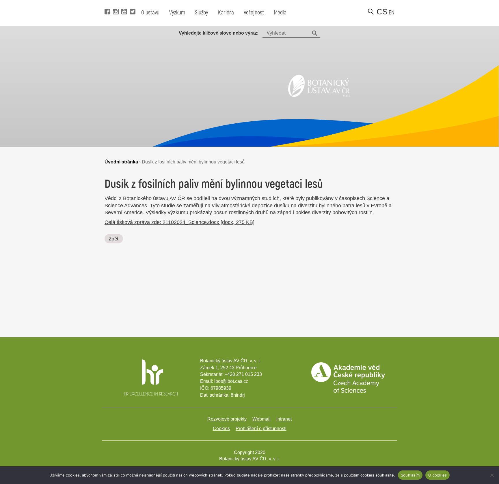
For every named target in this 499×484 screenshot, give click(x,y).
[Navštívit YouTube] (123, 3)
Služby (201, 12)
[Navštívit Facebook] (106, 3)
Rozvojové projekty (227, 419)
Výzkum (177, 12)
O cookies (437, 475)
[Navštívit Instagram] (115, 3)
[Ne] (492, 475)
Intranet (284, 419)
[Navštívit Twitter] (131, 3)
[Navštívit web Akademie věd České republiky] (348, 391)
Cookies (221, 428)
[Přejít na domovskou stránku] (319, 95)
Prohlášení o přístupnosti (261, 428)
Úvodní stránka (121, 161)
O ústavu (150, 12)
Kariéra (226, 12)
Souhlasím (410, 475)
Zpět (114, 239)
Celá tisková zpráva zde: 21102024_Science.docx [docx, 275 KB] (179, 222)
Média (280, 12)
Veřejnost (254, 12)
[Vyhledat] (371, 11)
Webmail (261, 419)
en (391, 12)
